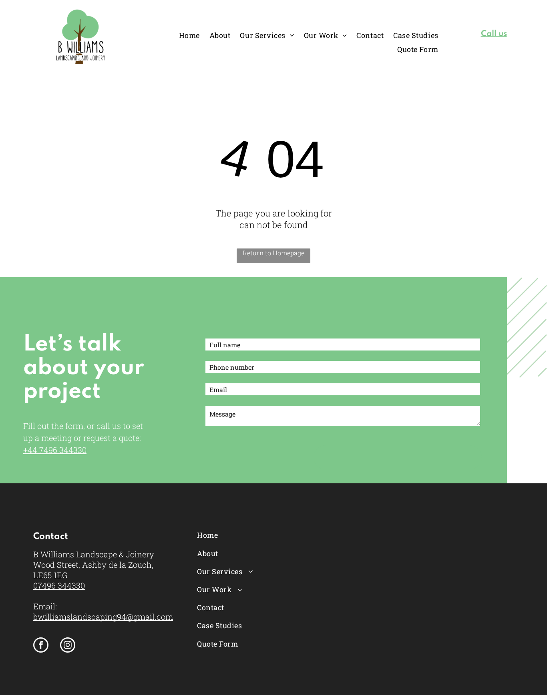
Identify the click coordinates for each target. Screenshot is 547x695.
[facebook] (40, 646)
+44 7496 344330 (54, 450)
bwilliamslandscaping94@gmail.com (103, 616)
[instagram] (67, 646)
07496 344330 (59, 585)
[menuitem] (189, 35)
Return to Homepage (273, 252)
